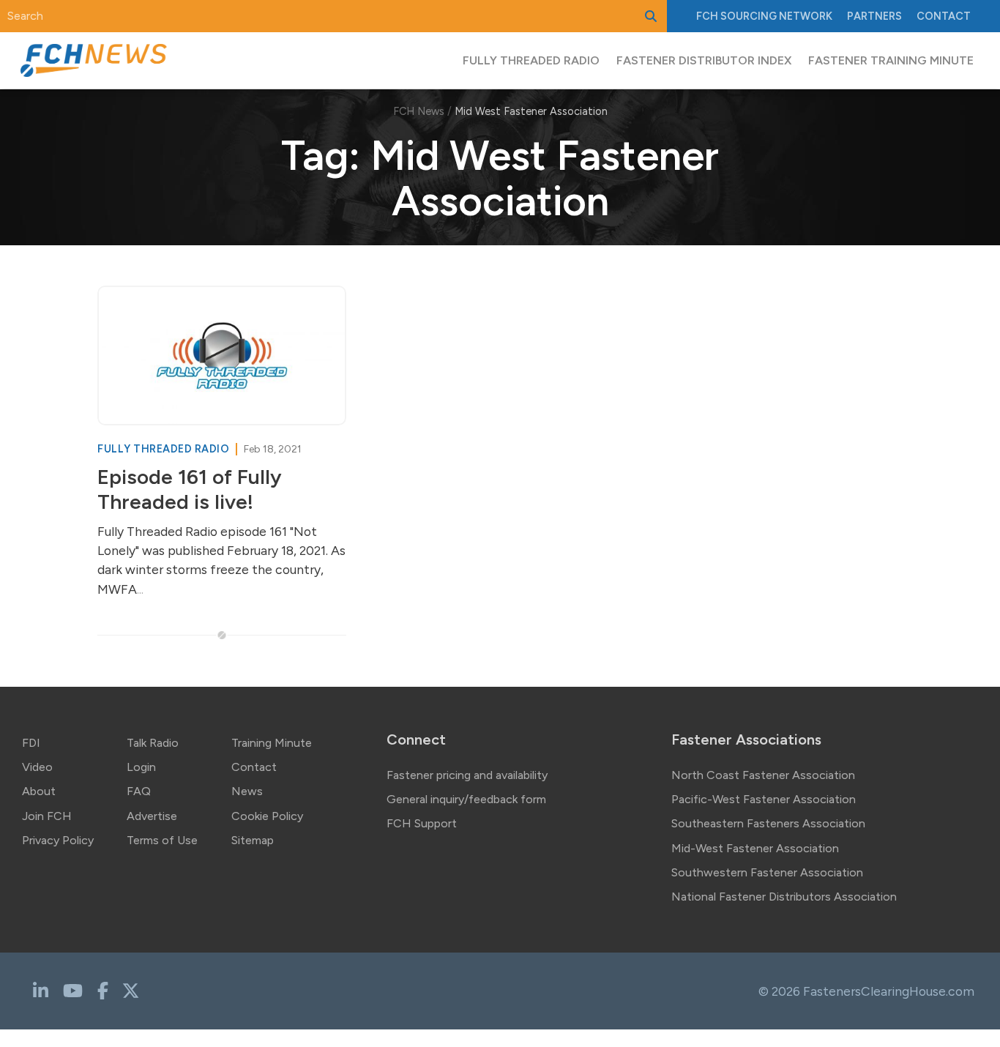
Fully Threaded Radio (164, 448)
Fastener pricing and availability (467, 775)
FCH (764, 16)
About (39, 791)
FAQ (139, 791)
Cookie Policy (267, 816)
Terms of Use (162, 840)
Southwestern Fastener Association (767, 872)
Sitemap (252, 840)
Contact (944, 16)
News (247, 791)
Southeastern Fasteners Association (768, 823)
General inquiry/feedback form (466, 799)
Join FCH (47, 816)
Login (141, 767)
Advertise (152, 816)
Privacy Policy (58, 840)
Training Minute (271, 743)
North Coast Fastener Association (763, 775)
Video (37, 767)
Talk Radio (153, 743)
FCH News (418, 111)
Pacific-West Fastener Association (763, 799)
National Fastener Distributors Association (784, 896)
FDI (31, 743)
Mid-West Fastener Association (755, 848)
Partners (874, 16)
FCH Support (422, 823)
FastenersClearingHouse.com (888, 991)
